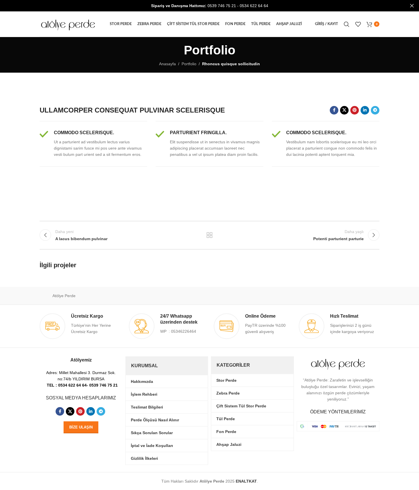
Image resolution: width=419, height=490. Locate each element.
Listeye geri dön (209, 235)
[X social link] (344, 110)
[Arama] (346, 24)
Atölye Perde (64, 295)
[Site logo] (68, 23)
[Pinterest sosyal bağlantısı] (354, 110)
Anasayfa (167, 64)
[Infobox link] (93, 144)
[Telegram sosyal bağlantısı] (375, 110)
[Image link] (338, 426)
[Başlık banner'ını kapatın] (412, 5)
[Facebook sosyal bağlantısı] (334, 110)
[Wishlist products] (358, 24)
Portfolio (189, 64)
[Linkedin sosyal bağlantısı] (365, 110)
